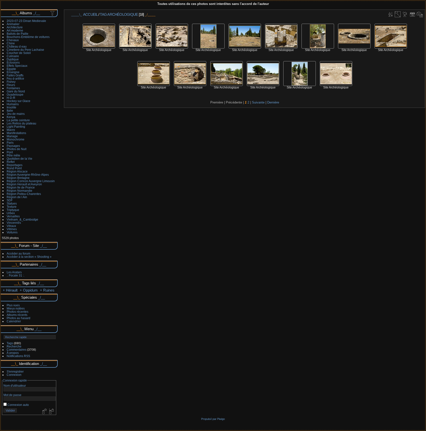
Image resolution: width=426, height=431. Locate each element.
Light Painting (16, 126)
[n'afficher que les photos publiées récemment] (53, 13)
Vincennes (14, 222)
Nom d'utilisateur (14, 385)
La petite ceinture (18, 120)
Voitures (12, 232)
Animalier (13, 24)
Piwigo (221, 418)
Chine (11, 43)
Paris (10, 142)
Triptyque (13, 209)
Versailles (13, 216)
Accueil (90, 14)
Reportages (14, 165)
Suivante (258, 102)
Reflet (11, 161)
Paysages (13, 145)
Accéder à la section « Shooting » (29, 256)
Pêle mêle (13, 155)
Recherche (14, 346)
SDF (10, 200)
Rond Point (14, 168)
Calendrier (14, 321)
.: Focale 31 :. (15, 275)
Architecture (15, 27)
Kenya (11, 117)
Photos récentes (17, 311)
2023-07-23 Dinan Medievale (26, 20)
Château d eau (17, 46)
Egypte (11, 68)
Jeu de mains (16, 113)
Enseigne (13, 72)
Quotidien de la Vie (19, 158)
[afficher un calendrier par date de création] (420, 14)
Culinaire (13, 56)
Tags (10, 343)
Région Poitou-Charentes (24, 193)
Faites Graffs (15, 75)
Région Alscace (17, 171)
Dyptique (13, 59)
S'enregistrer (15, 371)
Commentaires (16, 349)
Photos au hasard (18, 318)
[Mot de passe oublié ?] (51, 411)
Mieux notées (16, 308)
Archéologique (123, 14)
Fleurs (11, 84)
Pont (10, 152)
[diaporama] (405, 14)
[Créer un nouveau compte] (44, 411)
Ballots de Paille (17, 33)
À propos (13, 352)
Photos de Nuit (16, 149)
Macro (11, 129)
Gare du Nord (16, 91)
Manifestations (16, 133)
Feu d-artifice (15, 78)
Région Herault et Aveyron (24, 184)
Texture (12, 206)
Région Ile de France (21, 187)
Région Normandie (19, 190)
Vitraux (11, 225)
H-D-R (11, 97)
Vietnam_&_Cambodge (22, 219)
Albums (26, 13)
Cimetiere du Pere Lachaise (25, 49)
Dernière (273, 102)
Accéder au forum (18, 253)
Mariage (12, 136)
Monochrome (15, 139)
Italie (10, 110)
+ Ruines (47, 290)
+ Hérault (10, 290)
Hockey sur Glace (18, 101)
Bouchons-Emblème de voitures (28, 36)
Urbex (11, 213)
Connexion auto (18, 404)
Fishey (11, 81)
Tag (103, 14)
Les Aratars (14, 272)
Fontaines (13, 88)
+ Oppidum (29, 290)
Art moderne (15, 30)
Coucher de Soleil (19, 52)
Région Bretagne (18, 177)
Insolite (11, 107)
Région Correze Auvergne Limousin (31, 181)
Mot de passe (12, 395)
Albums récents (17, 314)
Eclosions (13, 62)
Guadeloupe (15, 94)
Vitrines (12, 229)
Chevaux (13, 40)
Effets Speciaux (17, 65)
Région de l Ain (17, 197)
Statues (12, 203)
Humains (13, 104)
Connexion (14, 374)
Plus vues (13, 305)
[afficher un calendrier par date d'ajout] (412, 14)
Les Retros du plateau (21, 123)
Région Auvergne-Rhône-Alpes (28, 174)
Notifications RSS (18, 356)
